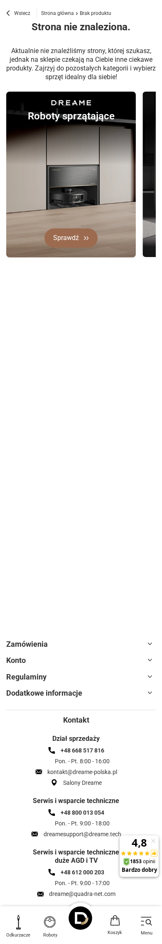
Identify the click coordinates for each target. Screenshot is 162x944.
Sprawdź (66, 238)
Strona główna (57, 13)
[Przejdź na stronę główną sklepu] (81, 918)
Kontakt (76, 720)
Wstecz (21, 13)
